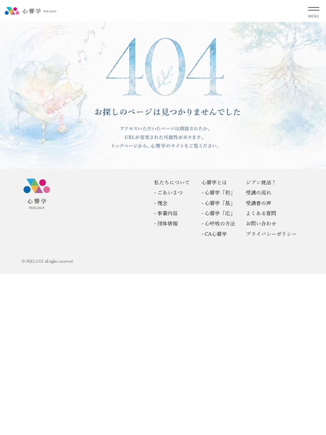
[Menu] (314, 11)
